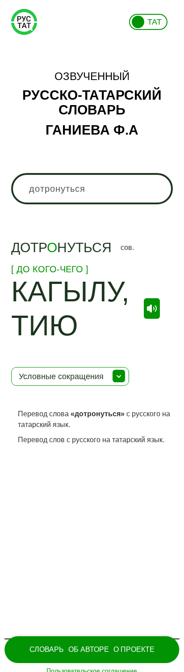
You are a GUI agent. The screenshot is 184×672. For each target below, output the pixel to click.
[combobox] (91, 188)
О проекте (134, 649)
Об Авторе (88, 649)
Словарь (46, 649)
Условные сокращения (61, 376)
